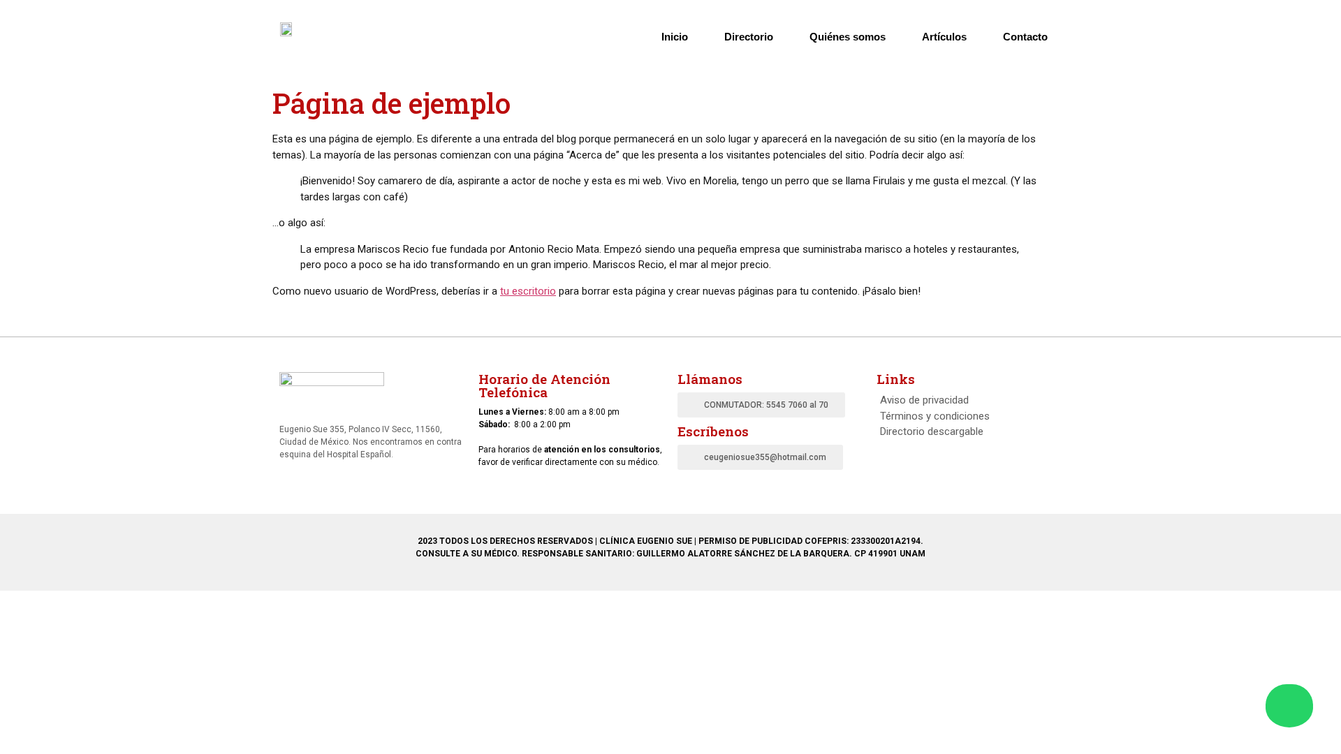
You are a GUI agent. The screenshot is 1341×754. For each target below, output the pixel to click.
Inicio (674, 37)
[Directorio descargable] (969, 432)
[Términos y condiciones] (969, 416)
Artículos (944, 37)
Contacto (1025, 37)
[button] (761, 404)
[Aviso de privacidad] (969, 400)
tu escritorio (528, 291)
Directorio (748, 37)
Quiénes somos (847, 37)
